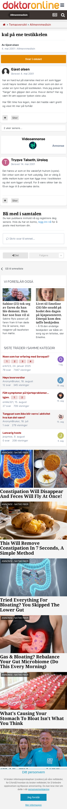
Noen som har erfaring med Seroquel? (26, 356)
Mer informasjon (33, 805)
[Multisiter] (5, 117)
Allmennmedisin (26, 48)
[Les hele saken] (17, 295)
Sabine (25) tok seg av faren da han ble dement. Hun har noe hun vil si (16, 309)
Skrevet (22, 73)
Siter (15, 117)
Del (16, 255)
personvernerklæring (38, 789)
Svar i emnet (33, 59)
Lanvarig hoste (12, 432)
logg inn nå (44, 221)
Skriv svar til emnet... (22, 238)
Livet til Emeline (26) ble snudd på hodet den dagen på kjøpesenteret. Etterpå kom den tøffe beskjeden (49, 313)
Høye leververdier (14, 377)
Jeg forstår (33, 797)
